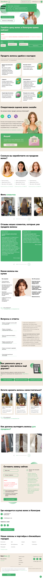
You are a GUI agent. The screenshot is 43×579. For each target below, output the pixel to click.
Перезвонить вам (26, 1)
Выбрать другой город (20, 8)
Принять (9, 574)
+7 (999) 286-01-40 (36, 1)
